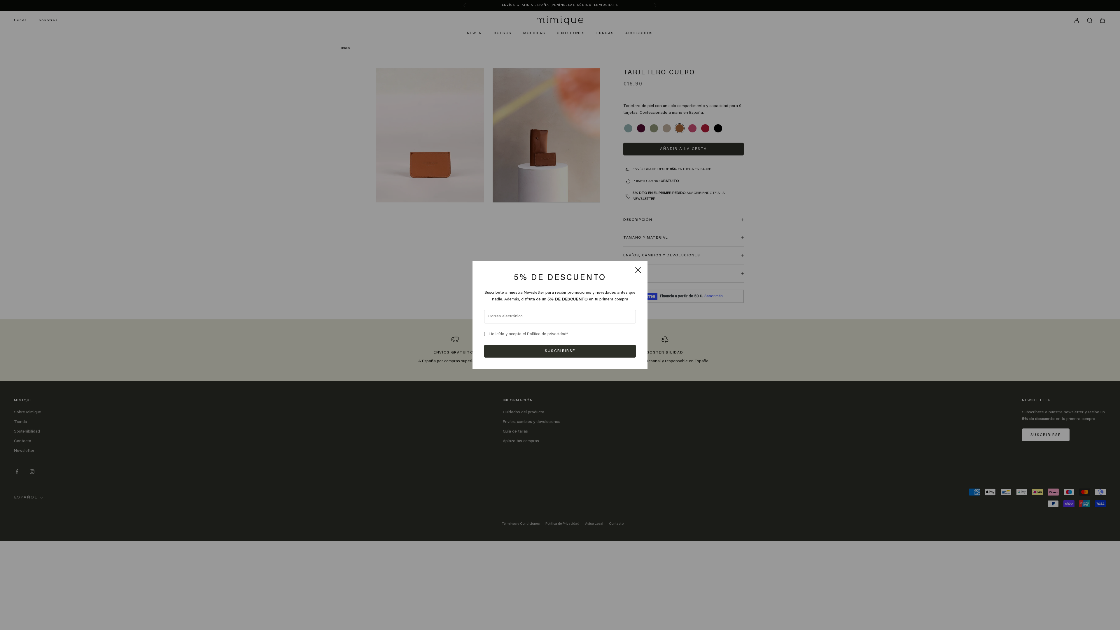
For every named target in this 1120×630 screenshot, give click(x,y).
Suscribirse (560, 351)
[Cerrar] (638, 270)
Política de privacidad (546, 334)
